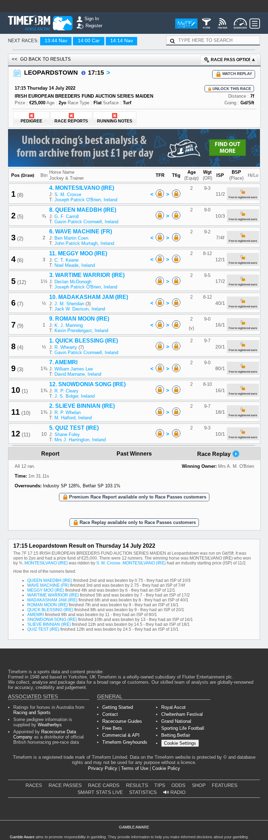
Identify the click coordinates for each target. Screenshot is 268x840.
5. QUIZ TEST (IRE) (74, 428)
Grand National (176, 721)
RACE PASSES (65, 785)
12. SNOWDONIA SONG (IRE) (87, 384)
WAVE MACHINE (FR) (48, 585)
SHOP (199, 785)
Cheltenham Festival (182, 714)
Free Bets (112, 728)
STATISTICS (143, 792)
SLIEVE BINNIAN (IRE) (49, 624)
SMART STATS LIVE (100, 792)
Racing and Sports (32, 712)
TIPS (159, 785)
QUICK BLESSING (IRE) (50, 609)
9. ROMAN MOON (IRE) (79, 319)
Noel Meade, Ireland (74, 265)
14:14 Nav (121, 40)
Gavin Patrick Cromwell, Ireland (86, 221)
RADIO (177, 792)
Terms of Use (134, 768)
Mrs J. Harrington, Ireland (80, 439)
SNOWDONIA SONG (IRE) (52, 619)
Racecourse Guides (122, 721)
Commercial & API (121, 735)
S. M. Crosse (67, 194)
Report (50, 454)
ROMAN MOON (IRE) (47, 604)
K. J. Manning (68, 325)
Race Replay (214, 454)
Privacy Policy (102, 768)
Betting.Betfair (175, 735)
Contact (110, 714)
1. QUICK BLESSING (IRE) (83, 341)
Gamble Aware (22, 837)
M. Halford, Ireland (73, 417)
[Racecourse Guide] (83, 73)
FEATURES (224, 785)
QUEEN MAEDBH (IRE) (49, 580)
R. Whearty (65, 347)
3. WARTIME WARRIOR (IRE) (87, 275)
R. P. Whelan (67, 412)
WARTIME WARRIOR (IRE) (53, 595)
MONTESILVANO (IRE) (46, 563)
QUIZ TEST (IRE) (43, 629)
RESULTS (137, 785)
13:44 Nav (56, 40)
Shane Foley (67, 434)
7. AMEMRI (63, 362)
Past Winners (134, 454)
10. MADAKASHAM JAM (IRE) (88, 297)
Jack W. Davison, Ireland (79, 309)
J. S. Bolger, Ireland (74, 396)
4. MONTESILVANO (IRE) (81, 188)
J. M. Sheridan (69, 303)
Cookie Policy (166, 768)
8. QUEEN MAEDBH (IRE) (82, 210)
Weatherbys (50, 724)
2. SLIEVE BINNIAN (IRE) (82, 406)
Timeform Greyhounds (124, 742)
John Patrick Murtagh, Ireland (84, 243)
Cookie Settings (180, 743)
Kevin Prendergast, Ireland (81, 330)
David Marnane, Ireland (77, 374)
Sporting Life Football (182, 728)
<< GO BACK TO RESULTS (41, 59)
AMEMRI (35, 614)
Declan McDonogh (72, 281)
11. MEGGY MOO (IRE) (78, 253)
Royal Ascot (173, 707)
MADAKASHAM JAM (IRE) (52, 600)
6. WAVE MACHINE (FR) (80, 231)
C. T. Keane (66, 260)
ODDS (178, 785)
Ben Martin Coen (71, 238)
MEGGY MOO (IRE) (45, 590)
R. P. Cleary (66, 390)
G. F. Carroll (66, 216)
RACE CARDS (103, 785)
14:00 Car (89, 40)
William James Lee (73, 369)
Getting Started (117, 707)
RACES (33, 785)
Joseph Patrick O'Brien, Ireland (85, 199)
